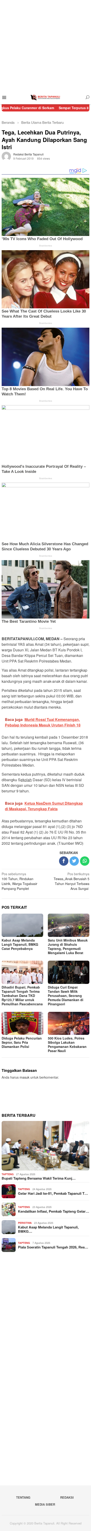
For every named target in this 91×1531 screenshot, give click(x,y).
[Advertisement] (45, 45)
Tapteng (8, 1174)
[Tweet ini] (74, 861)
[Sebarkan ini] (63, 861)
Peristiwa (25, 1223)
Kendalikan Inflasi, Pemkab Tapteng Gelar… (53, 1211)
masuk (24, 1077)
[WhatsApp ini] (84, 861)
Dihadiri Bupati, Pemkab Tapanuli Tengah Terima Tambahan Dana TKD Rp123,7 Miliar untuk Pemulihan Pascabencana (22, 995)
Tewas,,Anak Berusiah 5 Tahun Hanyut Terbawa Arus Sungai (71, 881)
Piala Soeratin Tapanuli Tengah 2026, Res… (53, 1247)
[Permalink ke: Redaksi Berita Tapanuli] (6, 156)
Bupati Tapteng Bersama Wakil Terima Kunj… (39, 1178)
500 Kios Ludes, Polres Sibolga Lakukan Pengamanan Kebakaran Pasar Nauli (67, 1044)
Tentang (23, 1497)
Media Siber (45, 1504)
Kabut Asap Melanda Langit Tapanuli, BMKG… (48, 1229)
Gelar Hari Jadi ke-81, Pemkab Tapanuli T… (53, 1193)
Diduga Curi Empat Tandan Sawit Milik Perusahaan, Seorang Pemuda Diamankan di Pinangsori (65, 995)
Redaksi (67, 1497)
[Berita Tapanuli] (45, 97)
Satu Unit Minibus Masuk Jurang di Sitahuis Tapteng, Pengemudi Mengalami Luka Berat (68, 946)
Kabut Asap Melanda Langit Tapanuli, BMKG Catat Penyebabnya (20, 944)
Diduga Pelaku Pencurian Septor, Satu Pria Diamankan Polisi (22, 1042)
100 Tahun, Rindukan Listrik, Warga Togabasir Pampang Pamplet (19, 881)
